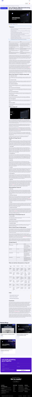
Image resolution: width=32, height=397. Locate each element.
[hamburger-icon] (29, 0)
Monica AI (29, 67)
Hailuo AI (13, 184)
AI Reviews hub (25, 236)
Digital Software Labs (16, 311)
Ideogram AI (29, 198)
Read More (2, 336)
